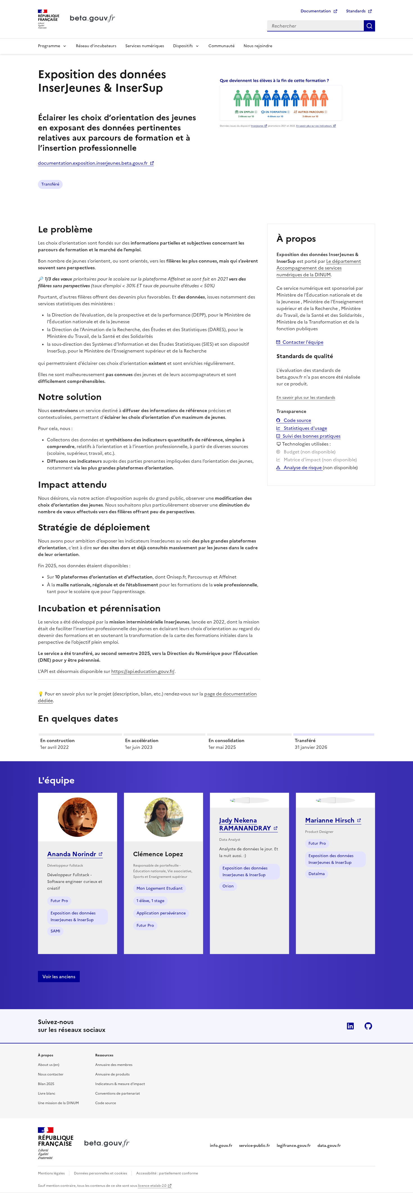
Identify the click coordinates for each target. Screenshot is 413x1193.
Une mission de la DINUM (58, 1103)
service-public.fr (254, 1146)
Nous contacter (50, 1074)
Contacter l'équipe (303, 342)
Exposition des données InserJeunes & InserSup (73, 916)
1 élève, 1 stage (150, 901)
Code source (297, 420)
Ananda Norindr (71, 854)
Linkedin (350, 1026)
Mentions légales (51, 1173)
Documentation (316, 11)
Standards (356, 11)
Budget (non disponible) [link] (309, 451)
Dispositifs (183, 46)
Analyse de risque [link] (303, 467)
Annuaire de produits (112, 1074)
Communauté (221, 46)
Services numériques (144, 46)
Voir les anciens (58, 976)
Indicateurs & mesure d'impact (120, 1083)
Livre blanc (46, 1093)
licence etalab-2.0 (152, 1185)
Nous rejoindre (258, 46)
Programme (49, 46)
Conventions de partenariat (117, 1093)
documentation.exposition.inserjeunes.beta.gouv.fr (93, 163)
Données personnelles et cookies (100, 1173)
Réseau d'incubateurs (96, 46)
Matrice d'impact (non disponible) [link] (320, 459)
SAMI (55, 931)
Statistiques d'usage (305, 428)
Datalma (316, 874)
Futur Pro (59, 901)
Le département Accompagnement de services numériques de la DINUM (318, 268)
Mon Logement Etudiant (160, 888)
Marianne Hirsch (330, 820)
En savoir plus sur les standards (305, 398)
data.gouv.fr (329, 1146)
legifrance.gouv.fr (294, 1146)
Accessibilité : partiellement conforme (167, 1173)
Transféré (50, 184)
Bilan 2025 (46, 1083)
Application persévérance (161, 913)
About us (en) (48, 1064)
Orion (228, 886)
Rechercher (369, 25)
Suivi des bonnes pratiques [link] (312, 436)
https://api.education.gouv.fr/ (142, 671)
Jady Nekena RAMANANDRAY (245, 824)
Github (368, 1026)
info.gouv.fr (221, 1146)
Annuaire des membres (113, 1064)
